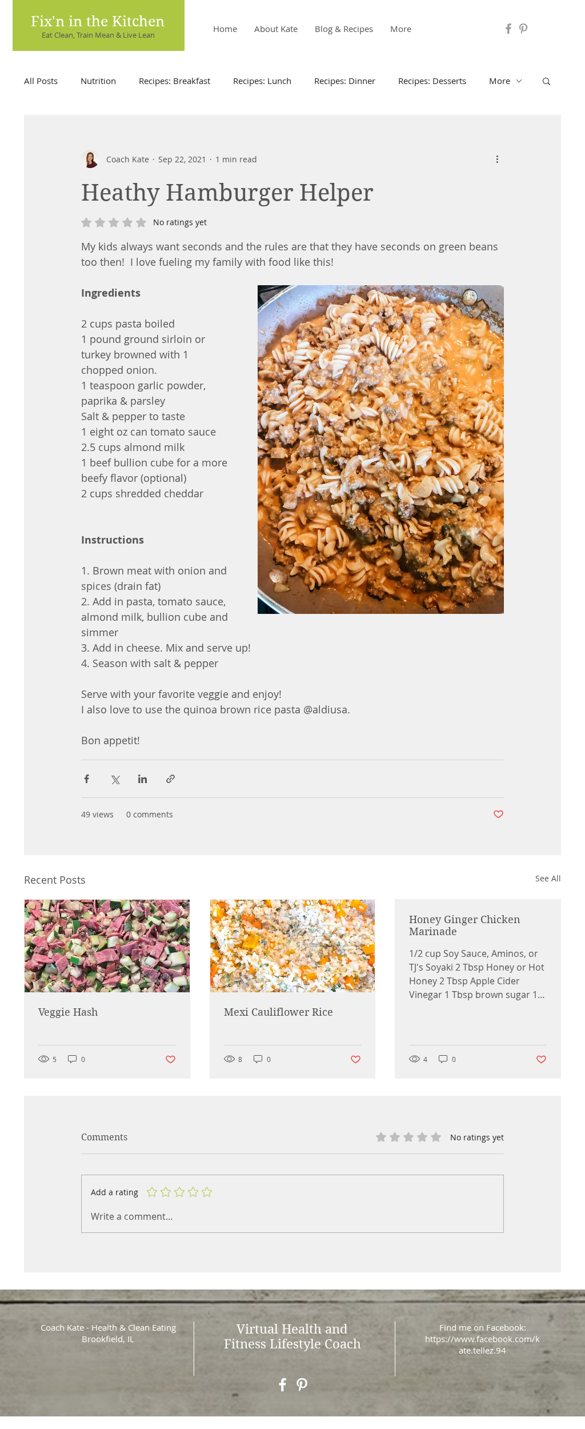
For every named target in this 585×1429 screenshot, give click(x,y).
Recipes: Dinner (344, 80)
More (499, 80)
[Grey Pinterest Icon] (523, 28)
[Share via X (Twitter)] (114, 778)
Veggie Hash (68, 1012)
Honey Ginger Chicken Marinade (464, 925)
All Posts (41, 80)
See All (548, 878)
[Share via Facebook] (86, 778)
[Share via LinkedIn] (142, 778)
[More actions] (497, 159)
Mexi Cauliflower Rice (278, 1012)
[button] (546, 80)
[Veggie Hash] (107, 946)
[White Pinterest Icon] (302, 1385)
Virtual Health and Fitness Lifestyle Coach (292, 1336)
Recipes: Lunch (262, 80)
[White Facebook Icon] (282, 1385)
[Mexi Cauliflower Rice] (292, 946)
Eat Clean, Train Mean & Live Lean (98, 35)
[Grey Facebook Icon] (508, 28)
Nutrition (98, 80)
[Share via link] (170, 778)
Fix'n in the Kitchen (98, 21)
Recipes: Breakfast (174, 80)
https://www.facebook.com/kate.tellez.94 (482, 1344)
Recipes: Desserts (432, 80)
